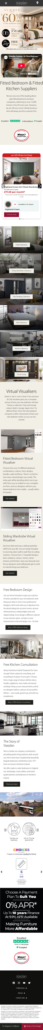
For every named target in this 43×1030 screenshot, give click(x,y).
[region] (22, 186)
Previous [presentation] (5, 830)
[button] (6, 3)
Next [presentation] (38, 830)
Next (41, 871)
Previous (1, 871)
